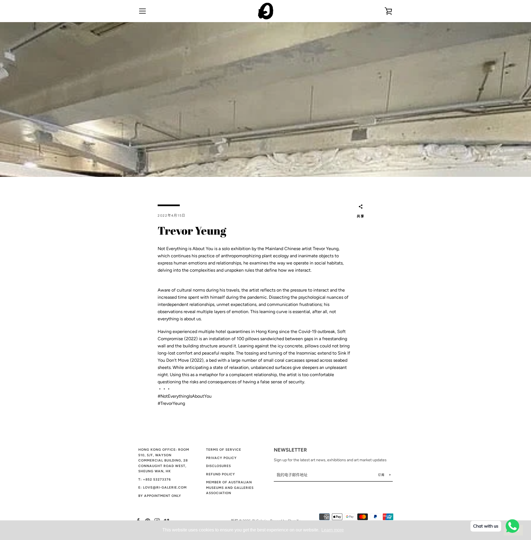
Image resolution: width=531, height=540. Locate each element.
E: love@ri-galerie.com (162, 487)
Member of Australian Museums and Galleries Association (230, 487)
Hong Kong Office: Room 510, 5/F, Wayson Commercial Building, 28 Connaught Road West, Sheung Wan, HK (163, 460)
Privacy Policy (221, 458)
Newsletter (290, 450)
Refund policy (220, 474)
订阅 (381, 475)
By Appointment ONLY (159, 496)
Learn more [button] (332, 530)
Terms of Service (223, 450)
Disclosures (218, 466)
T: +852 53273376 (154, 479)
